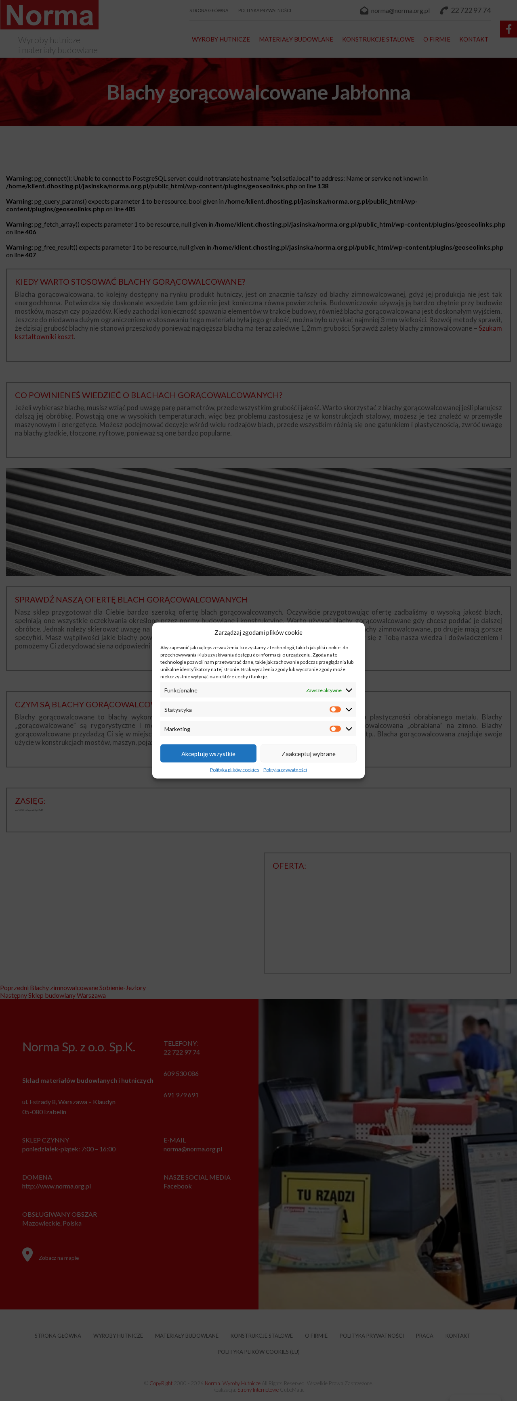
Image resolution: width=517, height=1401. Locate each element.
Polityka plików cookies (234, 770)
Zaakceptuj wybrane (309, 753)
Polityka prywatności (285, 770)
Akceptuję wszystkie (208, 753)
